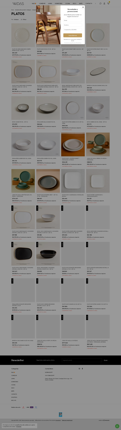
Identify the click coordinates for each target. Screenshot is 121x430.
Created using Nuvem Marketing (72, 43)
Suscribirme (73, 35)
